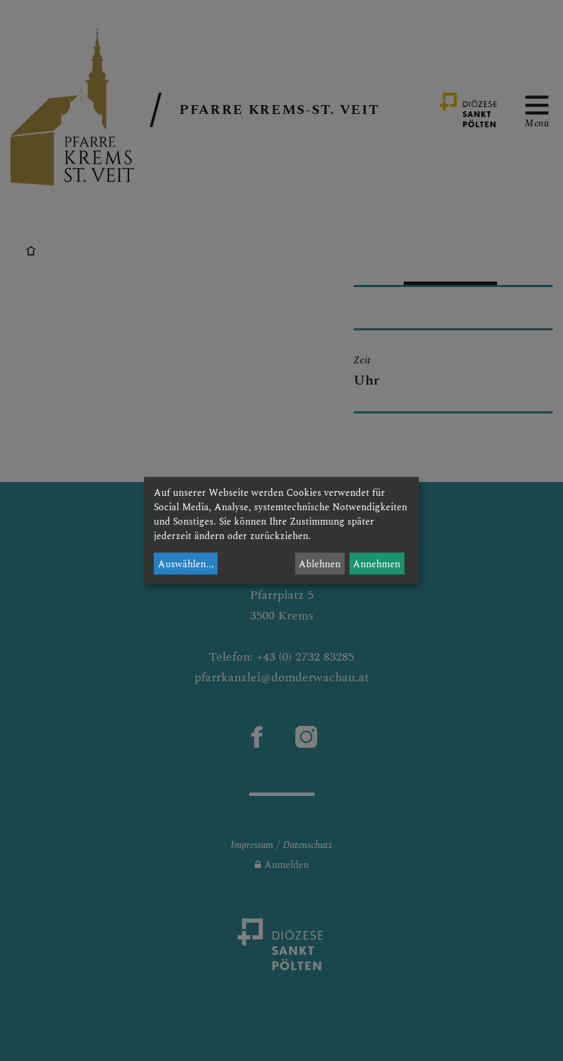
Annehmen (376, 563)
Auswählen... (186, 563)
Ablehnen (320, 563)
